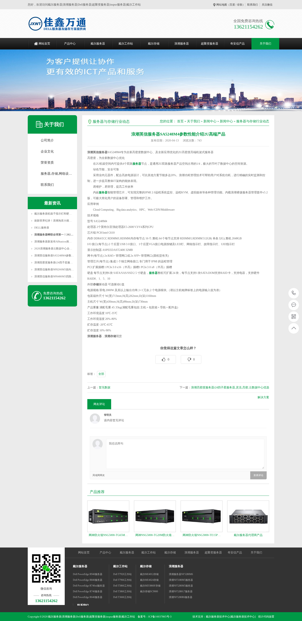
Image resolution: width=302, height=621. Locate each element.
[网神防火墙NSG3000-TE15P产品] (201, 516)
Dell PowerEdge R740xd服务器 (89, 585)
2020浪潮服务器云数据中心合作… (54, 248)
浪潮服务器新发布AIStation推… (53, 241)
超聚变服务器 (209, 43)
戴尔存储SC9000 (149, 591)
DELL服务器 (41, 227)
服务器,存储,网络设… (56, 173)
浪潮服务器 (181, 43)
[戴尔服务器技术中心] (243, 616)
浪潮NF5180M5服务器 (181, 580)
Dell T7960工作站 (122, 580)
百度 (232, 4)
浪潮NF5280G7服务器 (180, 591)
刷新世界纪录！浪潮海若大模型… (54, 220)
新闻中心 (210, 121)
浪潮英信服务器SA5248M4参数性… (55, 255)
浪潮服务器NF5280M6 (181, 574)
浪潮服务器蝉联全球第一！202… (53, 234)
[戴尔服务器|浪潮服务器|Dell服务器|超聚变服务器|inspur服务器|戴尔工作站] (57, 23)
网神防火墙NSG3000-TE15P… (202, 535)
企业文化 (47, 151)
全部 (101, 373)
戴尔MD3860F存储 (150, 585)
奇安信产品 (237, 43)
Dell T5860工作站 (122, 585)
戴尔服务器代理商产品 (248, 535)
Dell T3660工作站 (122, 597)
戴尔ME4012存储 (149, 574)
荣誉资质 (47, 162)
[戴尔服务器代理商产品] (248, 516)
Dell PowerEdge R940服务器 (87, 574)
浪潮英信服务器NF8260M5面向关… (55, 269)
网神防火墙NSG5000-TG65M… (108, 535)
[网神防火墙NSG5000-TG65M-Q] (108, 516)
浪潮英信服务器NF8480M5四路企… (55, 276)
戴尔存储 (153, 43)
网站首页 (44, 43)
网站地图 (221, 4)
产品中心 (70, 43)
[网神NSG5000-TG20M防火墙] (155, 516)
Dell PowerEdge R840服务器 (87, 580)
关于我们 (265, 43)
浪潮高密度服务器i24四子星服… (53, 262)
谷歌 (239, 4)
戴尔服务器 (98, 43)
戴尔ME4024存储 (149, 580)
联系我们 (252, 4)
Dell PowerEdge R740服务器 (87, 591)
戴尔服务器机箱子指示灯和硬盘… (54, 213)
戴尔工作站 (126, 43)
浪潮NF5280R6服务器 (180, 597)
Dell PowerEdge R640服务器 (87, 597)
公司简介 (47, 140)
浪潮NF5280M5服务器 (181, 585)
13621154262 (293, 293)
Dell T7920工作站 (122, 574)
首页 (180, 121)
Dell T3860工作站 (122, 591)
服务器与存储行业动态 (252, 121)
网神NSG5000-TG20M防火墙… (154, 535)
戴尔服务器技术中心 (218, 616)
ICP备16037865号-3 (160, 616)
